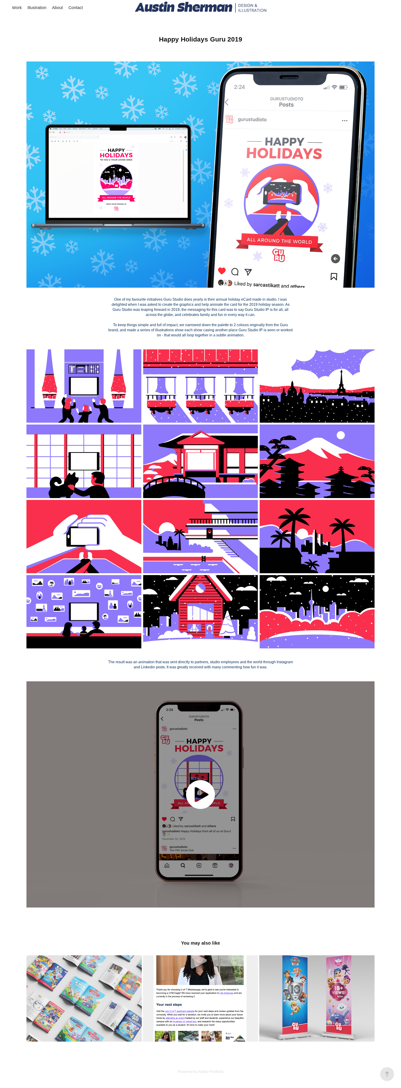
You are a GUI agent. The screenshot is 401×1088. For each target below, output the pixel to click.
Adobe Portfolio (210, 1072)
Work (17, 7)
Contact (75, 7)
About (57, 7)
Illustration (36, 7)
